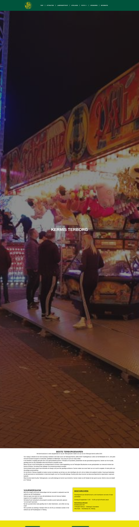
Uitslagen (74, 5)
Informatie (104, 5)
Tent (41, 5)
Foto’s (83, 5)
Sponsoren (93, 5)
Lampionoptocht (62, 5)
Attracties (50, 5)
